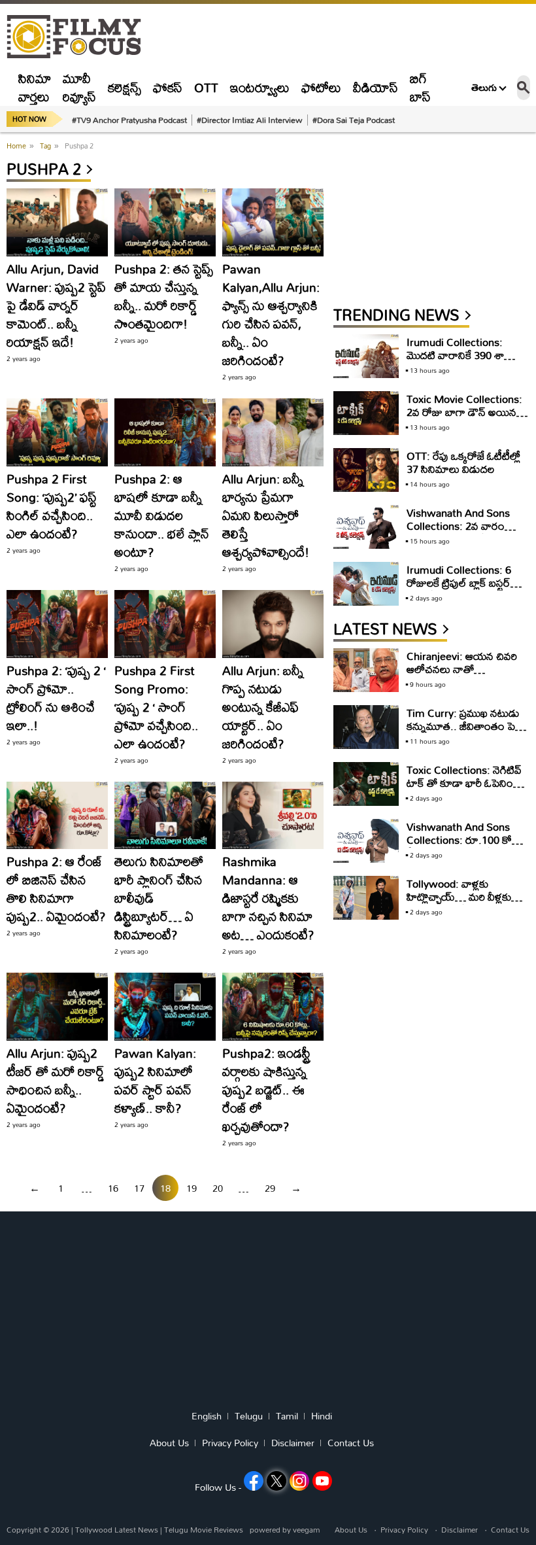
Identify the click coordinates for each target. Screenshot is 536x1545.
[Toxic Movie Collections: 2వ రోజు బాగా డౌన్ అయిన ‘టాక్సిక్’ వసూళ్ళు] (366, 413)
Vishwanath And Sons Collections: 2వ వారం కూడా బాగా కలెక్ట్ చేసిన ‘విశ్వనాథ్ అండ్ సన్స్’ (458, 532)
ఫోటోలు (321, 87)
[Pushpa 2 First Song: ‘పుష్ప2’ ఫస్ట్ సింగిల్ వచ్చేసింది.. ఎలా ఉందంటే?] (57, 432)
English (207, 1416)
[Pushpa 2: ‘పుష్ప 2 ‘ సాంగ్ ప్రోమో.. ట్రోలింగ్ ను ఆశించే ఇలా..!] (57, 624)
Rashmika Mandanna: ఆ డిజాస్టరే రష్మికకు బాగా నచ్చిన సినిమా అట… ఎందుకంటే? (268, 897)
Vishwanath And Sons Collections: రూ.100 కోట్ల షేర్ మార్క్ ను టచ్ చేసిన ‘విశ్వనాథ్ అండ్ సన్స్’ (463, 846)
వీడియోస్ (375, 87)
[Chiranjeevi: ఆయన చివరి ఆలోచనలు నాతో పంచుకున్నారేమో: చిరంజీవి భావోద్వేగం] (366, 670)
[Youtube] (322, 1481)
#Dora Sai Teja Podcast (353, 119)
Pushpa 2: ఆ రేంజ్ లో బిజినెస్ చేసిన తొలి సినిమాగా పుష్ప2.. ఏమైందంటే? (56, 888)
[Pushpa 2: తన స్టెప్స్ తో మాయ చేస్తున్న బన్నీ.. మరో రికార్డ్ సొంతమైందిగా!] (165, 222)
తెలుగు (484, 87)
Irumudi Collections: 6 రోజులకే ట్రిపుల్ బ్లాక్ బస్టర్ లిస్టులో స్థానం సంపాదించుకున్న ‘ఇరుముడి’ (463, 589)
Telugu (249, 1416)
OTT (206, 87)
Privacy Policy (230, 1443)
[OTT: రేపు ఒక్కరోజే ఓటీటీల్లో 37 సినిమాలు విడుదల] (366, 470)
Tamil (287, 1416)
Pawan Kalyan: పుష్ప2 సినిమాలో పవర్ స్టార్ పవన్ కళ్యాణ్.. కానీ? (155, 1080)
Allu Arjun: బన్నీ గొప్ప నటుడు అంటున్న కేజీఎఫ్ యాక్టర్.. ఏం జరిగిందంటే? (262, 706)
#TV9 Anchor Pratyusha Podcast (129, 119)
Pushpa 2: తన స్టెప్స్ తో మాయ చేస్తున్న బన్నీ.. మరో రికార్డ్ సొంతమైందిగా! (163, 296)
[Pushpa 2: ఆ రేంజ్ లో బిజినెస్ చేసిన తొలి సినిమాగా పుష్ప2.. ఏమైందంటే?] (57, 816)
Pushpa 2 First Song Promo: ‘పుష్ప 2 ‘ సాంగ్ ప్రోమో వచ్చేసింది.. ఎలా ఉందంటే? (156, 706)
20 (217, 1188)
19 (191, 1188)
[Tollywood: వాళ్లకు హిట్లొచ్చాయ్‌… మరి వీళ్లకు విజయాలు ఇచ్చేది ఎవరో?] (366, 898)
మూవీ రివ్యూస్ (79, 87)
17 (139, 1188)
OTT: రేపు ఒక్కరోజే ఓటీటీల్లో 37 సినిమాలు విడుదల (463, 462)
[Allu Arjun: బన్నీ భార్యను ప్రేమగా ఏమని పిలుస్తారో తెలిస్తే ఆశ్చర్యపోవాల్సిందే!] (273, 432)
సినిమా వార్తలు (34, 87)
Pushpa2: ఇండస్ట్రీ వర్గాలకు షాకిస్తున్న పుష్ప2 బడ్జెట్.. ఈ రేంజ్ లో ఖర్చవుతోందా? (266, 1089)
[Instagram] (299, 1481)
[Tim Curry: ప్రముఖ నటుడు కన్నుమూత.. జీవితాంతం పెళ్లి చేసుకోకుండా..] (366, 727)
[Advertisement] (431, 220)
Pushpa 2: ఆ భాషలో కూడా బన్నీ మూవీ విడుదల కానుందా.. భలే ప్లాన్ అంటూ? (161, 515)
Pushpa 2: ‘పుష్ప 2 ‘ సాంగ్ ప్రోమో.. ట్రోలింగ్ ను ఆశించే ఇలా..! (56, 697)
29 (270, 1188)
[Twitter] (276, 1481)
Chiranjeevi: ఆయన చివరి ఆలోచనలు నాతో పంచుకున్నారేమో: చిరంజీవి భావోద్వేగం (462, 675)
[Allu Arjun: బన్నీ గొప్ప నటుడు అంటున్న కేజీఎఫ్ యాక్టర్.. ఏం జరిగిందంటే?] (273, 624)
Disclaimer (292, 1443)
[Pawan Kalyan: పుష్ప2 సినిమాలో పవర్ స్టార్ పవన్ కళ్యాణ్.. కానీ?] (165, 1007)
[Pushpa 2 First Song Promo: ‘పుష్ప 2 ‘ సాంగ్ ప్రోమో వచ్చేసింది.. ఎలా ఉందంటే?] (165, 624)
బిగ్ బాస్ (420, 87)
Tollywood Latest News (117, 1529)
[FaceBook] (253, 1481)
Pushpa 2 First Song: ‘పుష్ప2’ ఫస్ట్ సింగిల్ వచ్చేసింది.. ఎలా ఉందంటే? (52, 506)
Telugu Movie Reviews (203, 1529)
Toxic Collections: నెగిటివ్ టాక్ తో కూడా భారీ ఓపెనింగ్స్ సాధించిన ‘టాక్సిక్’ (464, 783)
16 (113, 1188)
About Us (169, 1443)
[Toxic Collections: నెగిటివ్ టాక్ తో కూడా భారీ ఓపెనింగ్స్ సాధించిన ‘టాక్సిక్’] (366, 784)
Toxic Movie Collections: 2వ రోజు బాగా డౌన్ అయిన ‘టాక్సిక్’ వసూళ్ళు (464, 412)
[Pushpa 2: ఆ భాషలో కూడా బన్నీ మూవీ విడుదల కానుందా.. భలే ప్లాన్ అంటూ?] (165, 432)
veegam (306, 1529)
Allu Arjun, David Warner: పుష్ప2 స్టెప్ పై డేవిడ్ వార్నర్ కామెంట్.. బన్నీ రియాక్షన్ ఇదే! (56, 305)
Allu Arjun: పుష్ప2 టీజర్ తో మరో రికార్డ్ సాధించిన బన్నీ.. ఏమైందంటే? (56, 1080)
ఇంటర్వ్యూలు (260, 87)
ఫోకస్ (167, 87)
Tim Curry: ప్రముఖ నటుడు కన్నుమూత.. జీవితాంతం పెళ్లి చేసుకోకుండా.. (464, 726)
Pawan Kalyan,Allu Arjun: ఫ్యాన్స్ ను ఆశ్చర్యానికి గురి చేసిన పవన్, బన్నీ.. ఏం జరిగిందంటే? (271, 314)
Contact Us (350, 1443)
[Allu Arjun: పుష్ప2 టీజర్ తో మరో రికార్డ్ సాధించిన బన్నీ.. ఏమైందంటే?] (57, 1007)
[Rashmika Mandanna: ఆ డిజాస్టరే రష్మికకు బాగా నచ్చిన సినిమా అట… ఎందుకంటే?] (273, 816)
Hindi (321, 1416)
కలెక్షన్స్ (124, 87)
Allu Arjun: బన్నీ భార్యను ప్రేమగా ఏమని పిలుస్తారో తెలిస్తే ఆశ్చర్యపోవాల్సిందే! (265, 515)
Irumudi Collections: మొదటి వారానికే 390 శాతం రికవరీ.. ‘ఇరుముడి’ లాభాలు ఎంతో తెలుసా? (462, 361)
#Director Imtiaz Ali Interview (250, 119)
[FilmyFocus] (80, 37)
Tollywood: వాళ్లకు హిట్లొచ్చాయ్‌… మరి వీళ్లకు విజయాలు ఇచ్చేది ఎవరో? (459, 896)
